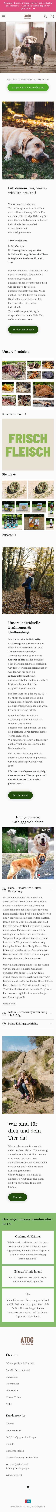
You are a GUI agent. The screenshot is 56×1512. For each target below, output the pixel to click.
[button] (3, 16)
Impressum (12, 1377)
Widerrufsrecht (14, 1475)
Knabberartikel (12, 414)
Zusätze (7, 535)
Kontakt (17, 1197)
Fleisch (7, 474)
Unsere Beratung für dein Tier (22, 1457)
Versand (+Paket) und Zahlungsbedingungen (17, 1466)
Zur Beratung (20, 795)
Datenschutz (12, 1383)
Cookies (10, 1423)
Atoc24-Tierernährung (18, 1370)
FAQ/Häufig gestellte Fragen (21, 1437)
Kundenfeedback (15, 1450)
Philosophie (12, 1390)
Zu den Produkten (23, 329)
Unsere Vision (13, 1397)
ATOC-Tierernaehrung (23, 1506)
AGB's (9, 1404)
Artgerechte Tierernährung (28, 87)
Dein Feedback (14, 1430)
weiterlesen (9, 1003)
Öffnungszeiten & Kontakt (20, 1363)
